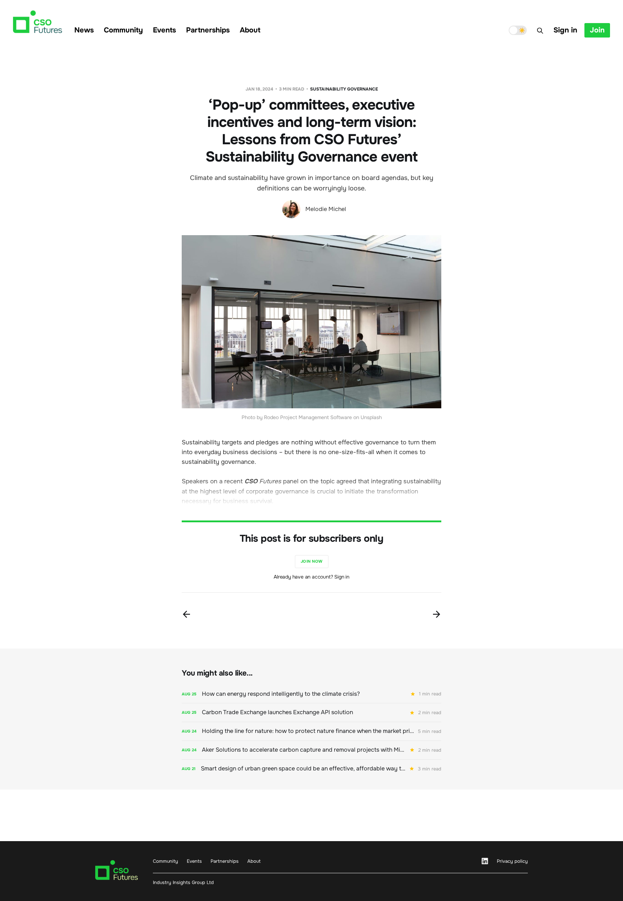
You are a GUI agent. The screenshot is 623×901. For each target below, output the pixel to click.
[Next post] (436, 614)
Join (597, 30)
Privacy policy (512, 861)
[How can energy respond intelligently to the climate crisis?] (311, 694)
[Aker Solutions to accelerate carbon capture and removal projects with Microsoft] (311, 750)
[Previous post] (186, 614)
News (84, 30)
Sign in (565, 30)
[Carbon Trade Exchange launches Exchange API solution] (311, 712)
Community (123, 30)
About (250, 30)
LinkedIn (485, 861)
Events (164, 30)
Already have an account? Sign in (311, 576)
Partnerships (208, 30)
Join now (312, 561)
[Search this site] (540, 30)
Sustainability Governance (344, 89)
